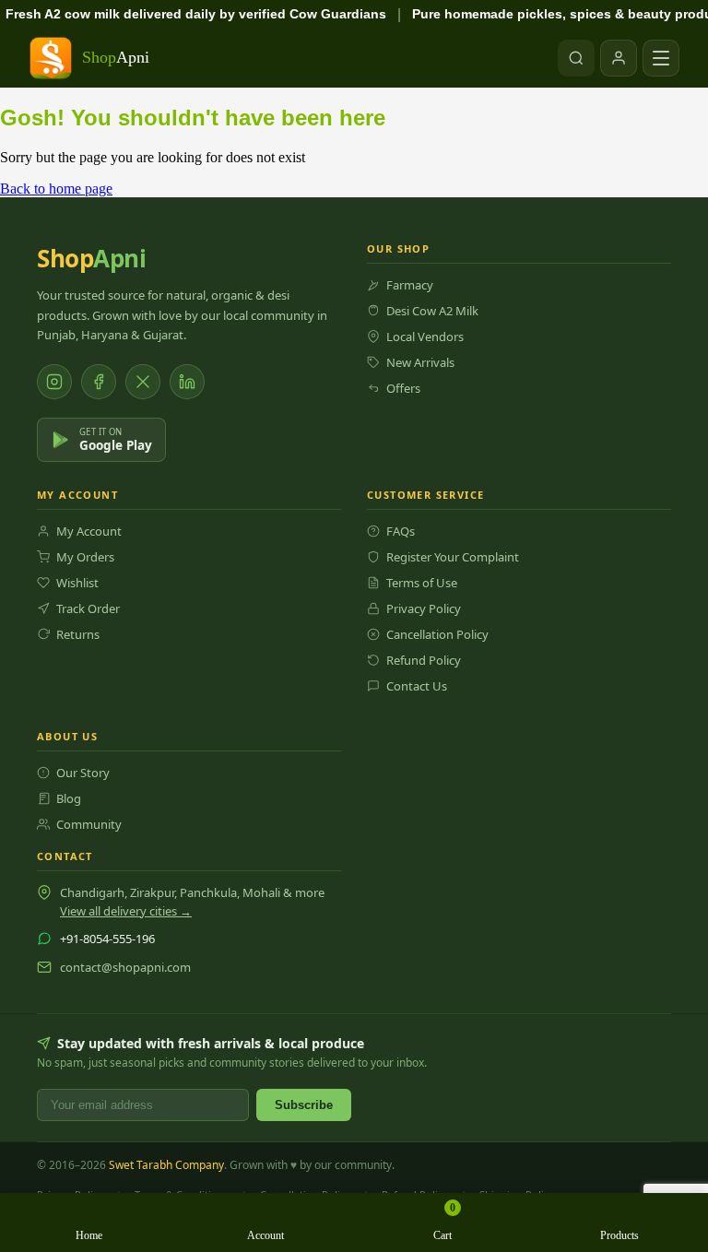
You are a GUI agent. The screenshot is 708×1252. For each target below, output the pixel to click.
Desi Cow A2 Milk (432, 310)
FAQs (400, 531)
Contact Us (416, 686)
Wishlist (77, 582)
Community (89, 824)
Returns (78, 634)
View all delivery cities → (126, 911)
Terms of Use (421, 582)
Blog (68, 798)
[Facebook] (98, 381)
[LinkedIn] (187, 381)
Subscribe (304, 1105)
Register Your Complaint (452, 557)
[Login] (618, 58)
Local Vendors (425, 336)
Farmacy (409, 285)
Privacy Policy (423, 608)
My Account (89, 531)
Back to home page (56, 188)
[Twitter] (142, 381)
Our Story (83, 772)
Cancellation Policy (437, 634)
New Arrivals (420, 362)
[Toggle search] (576, 58)
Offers (403, 388)
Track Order (88, 608)
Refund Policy (423, 660)
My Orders (85, 557)
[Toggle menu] (661, 58)
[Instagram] (54, 381)
